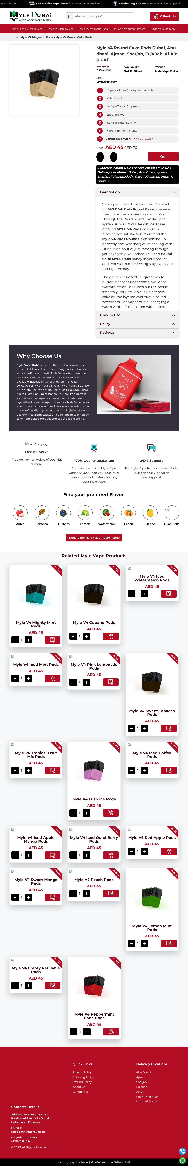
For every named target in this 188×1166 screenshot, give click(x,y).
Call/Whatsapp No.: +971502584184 (24, 1139)
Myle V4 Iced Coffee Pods (152, 754)
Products (168, 16)
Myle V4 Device (143, 139)
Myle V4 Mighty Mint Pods (36, 624)
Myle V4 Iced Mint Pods (36, 664)
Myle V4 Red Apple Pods (152, 837)
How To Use (110, 315)
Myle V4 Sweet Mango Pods (36, 881)
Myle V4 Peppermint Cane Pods (94, 1016)
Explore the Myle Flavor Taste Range (94, 537)
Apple (20, 524)
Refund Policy (82, 1082)
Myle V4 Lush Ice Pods (94, 799)
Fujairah (117, 176)
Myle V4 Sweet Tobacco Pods (152, 712)
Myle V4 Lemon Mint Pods (152, 928)
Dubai (132, 172)
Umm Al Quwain (147, 1101)
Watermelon (107, 524)
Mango (150, 524)
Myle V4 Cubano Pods (94, 622)
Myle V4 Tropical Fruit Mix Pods (36, 754)
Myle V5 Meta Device (61, 28)
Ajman (161, 172)
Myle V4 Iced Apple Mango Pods (36, 839)
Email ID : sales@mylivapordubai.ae (28, 1129)
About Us (79, 1087)
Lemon (85, 524)
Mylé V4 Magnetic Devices (129, 28)
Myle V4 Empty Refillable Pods (36, 970)
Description (110, 192)
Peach (128, 524)
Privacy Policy (82, 1072)
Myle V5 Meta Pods (31, 28)
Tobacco (42, 524)
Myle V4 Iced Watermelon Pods (152, 578)
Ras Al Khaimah (147, 176)
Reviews (107, 333)
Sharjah (103, 176)
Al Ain (128, 176)
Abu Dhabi (147, 172)
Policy (105, 324)
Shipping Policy (83, 1077)
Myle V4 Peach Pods (94, 880)
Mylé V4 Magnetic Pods (94, 28)
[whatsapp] (182, 1160)
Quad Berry (172, 524)
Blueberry (63, 524)
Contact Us (80, 1091)
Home (14, 28)
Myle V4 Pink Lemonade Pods (94, 666)
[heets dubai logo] (30, 16)
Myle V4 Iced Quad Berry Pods (94, 839)
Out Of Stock (164, 158)
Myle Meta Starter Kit (164, 28)
